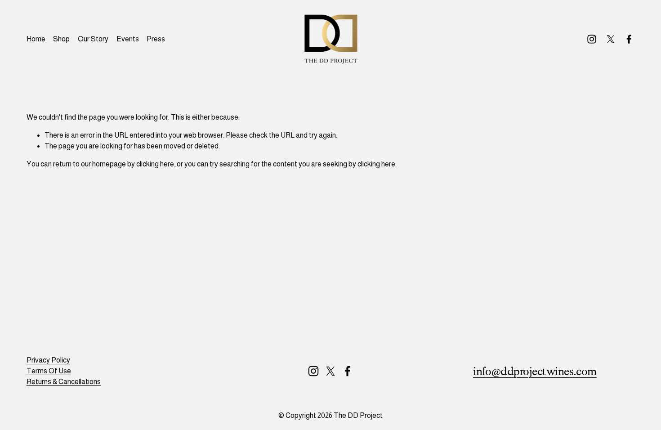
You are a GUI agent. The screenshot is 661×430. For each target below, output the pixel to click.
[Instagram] (591, 39)
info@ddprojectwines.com (535, 371)
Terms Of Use (49, 371)
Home (36, 39)
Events (127, 39)
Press (156, 39)
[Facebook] (629, 39)
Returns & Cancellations (64, 381)
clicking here (155, 164)
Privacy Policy (48, 360)
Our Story (93, 39)
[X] (610, 39)
